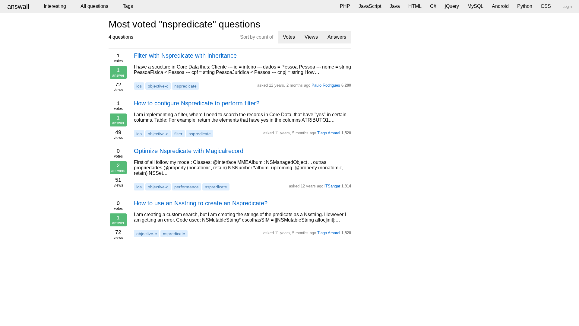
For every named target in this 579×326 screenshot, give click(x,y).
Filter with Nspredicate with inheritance (185, 55)
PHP (345, 6)
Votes (289, 37)
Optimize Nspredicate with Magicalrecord (188, 151)
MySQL (475, 6)
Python (524, 6)
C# (433, 6)
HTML (415, 6)
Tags (128, 6)
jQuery (452, 6)
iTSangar (332, 186)
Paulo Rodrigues (326, 85)
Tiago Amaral (328, 133)
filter (178, 133)
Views (311, 37)
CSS (546, 6)
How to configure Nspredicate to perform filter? (196, 103)
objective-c (158, 86)
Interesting (55, 6)
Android (500, 6)
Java (395, 6)
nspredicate (185, 86)
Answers (336, 37)
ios (139, 86)
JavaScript (370, 6)
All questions (94, 6)
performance (186, 186)
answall (18, 6)
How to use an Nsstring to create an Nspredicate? (200, 203)
